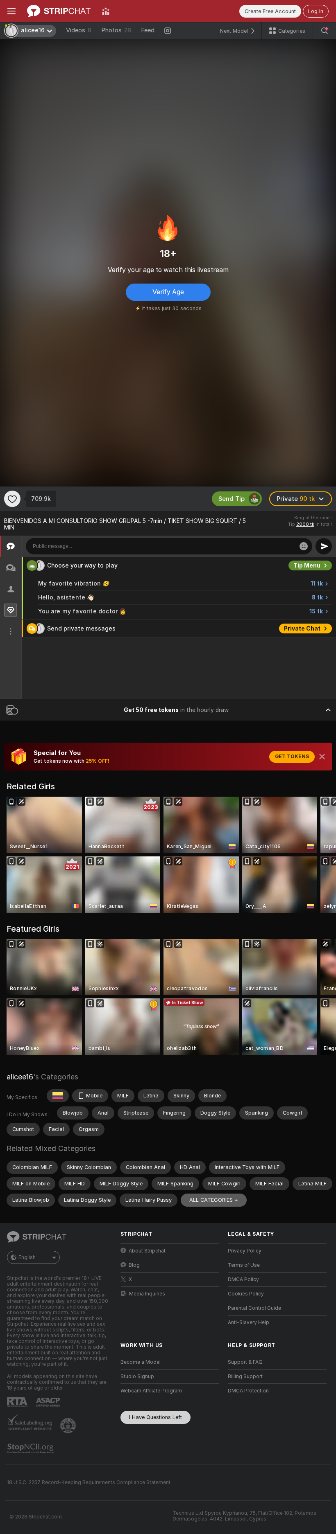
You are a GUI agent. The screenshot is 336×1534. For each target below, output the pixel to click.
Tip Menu (306, 565)
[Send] (324, 546)
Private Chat (302, 628)
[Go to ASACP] (49, 1402)
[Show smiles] (304, 546)
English (27, 1257)
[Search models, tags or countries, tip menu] (324, 30)
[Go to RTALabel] (18, 1402)
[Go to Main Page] (59, 11)
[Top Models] (106, 11)
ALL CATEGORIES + (213, 1200)
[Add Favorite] (12, 499)
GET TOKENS (292, 756)
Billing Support (245, 1376)
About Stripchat (147, 1251)
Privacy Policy (244, 1251)
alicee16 (20, 1076)
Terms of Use (244, 1265)
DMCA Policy (243, 1279)
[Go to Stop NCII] (31, 1448)
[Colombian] (58, 1095)
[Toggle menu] (11, 11)
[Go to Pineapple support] (68, 1425)
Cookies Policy (246, 1294)
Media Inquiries (147, 1294)
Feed (147, 30)
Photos (116, 30)
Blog (134, 1265)
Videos (78, 30)
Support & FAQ (245, 1362)
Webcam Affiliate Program (151, 1391)
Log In (315, 11)
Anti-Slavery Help (248, 1322)
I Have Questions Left (155, 1417)
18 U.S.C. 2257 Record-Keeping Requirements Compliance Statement (88, 1482)
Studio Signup (137, 1376)
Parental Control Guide (254, 1308)
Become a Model (140, 1362)
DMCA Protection (248, 1391)
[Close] (322, 756)
